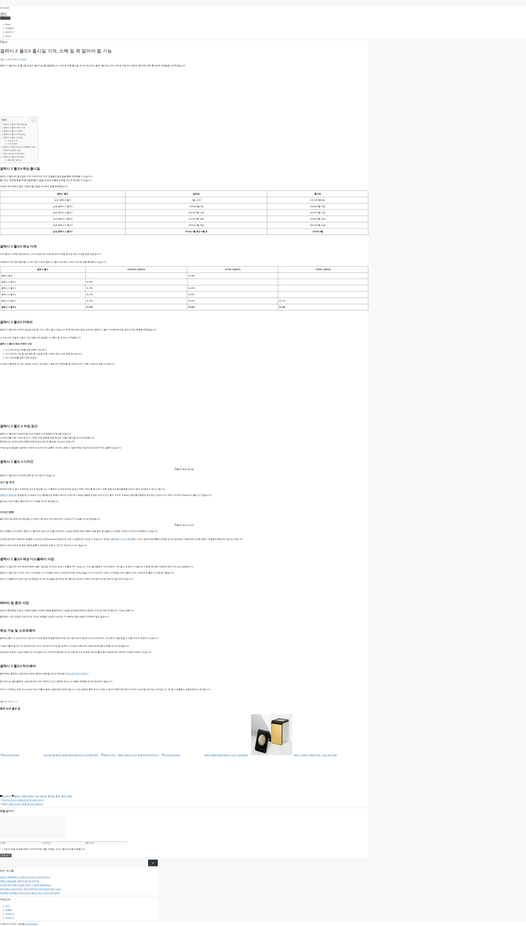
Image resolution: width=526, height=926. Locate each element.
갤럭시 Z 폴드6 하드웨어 (14, 157)
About (8, 36)
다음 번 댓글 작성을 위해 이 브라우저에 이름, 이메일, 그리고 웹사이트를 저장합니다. (44, 849)
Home (8, 24)
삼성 (37, 796)
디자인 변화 (12, 144)
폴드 (58, 796)
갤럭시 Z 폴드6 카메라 (13, 131)
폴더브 (43, 796)
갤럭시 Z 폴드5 (7, 495)
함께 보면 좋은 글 (14, 160)
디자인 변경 (126, 539)
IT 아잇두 (4, 8)
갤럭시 (17, 796)
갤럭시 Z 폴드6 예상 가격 (14, 127)
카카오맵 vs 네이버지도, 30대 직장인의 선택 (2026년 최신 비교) (30, 889)
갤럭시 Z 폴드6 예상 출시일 (15, 124)
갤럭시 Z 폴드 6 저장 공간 (14, 134)
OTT (7, 906)
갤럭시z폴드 (28, 796)
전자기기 (9, 32)
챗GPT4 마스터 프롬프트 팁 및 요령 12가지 (23, 800)
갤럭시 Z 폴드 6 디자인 (13, 137)
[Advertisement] (82, 89)
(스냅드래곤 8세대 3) (78, 673)
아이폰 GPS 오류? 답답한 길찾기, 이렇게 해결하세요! (25, 885)
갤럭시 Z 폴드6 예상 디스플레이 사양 (19, 147)
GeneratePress (31, 924)
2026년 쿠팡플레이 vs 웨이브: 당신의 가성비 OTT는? (25, 877)
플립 (70, 796)
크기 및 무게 (12, 141)
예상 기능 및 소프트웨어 (13, 153)
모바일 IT (9, 28)
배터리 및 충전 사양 (11, 150)
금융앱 (8, 910)
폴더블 (51, 796)
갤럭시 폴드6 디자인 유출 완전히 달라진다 (22, 804)
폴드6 (64, 796)
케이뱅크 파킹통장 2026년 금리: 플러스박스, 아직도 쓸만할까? (30, 893)
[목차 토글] (32, 120)
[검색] (153, 863)
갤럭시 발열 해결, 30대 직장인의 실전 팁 (19, 881)
